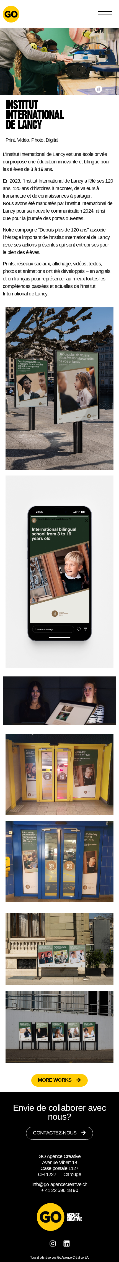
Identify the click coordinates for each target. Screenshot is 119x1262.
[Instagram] (53, 1243)
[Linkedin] (66, 1243)
